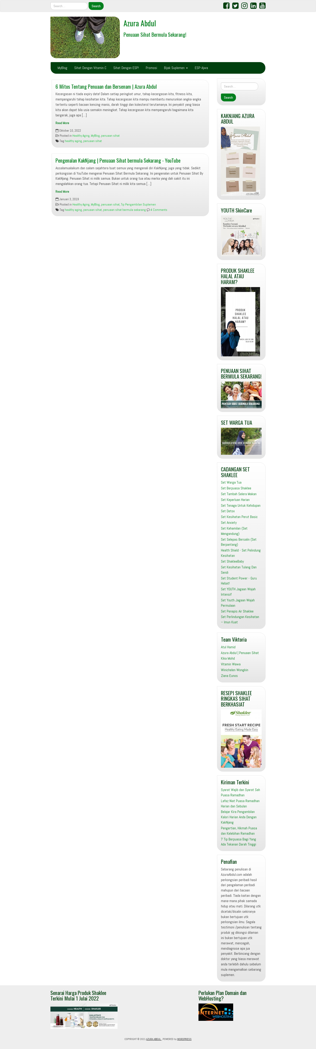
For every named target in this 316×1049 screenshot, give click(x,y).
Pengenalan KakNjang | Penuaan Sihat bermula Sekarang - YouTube (118, 160)
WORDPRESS (184, 1039)
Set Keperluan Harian (235, 499)
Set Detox (228, 511)
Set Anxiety (229, 522)
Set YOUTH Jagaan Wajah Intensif (238, 592)
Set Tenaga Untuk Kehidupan (240, 505)
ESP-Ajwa (201, 67)
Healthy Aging (81, 136)
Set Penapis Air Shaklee (237, 611)
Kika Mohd (228, 658)
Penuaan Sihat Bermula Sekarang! (155, 34)
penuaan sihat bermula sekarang (124, 210)
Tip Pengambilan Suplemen (138, 204)
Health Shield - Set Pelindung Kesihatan (241, 553)
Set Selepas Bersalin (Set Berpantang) (239, 542)
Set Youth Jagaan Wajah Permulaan (238, 603)
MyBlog (62, 67)
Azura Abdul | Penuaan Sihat (240, 652)
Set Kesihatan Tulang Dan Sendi (239, 570)
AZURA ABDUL (153, 1039)
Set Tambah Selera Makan (239, 493)
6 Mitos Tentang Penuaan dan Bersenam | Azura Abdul (106, 86)
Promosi (151, 67)
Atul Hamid (228, 647)
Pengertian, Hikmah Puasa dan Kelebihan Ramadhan (239, 831)
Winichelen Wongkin (234, 669)
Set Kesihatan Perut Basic (239, 516)
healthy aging (73, 141)
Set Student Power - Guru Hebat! (239, 581)
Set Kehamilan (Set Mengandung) (234, 531)
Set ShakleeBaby (232, 561)
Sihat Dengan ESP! (126, 67)
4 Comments (158, 210)
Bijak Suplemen (175, 67)
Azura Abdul (140, 23)
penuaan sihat (110, 136)
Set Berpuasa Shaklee (236, 488)
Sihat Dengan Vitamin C (90, 67)
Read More (62, 123)
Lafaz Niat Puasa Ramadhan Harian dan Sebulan (240, 803)
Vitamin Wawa (231, 664)
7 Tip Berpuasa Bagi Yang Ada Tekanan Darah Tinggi (238, 842)
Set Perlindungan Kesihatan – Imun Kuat (240, 619)
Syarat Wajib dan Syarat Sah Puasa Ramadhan (240, 792)
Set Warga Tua (231, 482)
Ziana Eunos (229, 675)
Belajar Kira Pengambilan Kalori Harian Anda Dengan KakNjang (239, 817)
